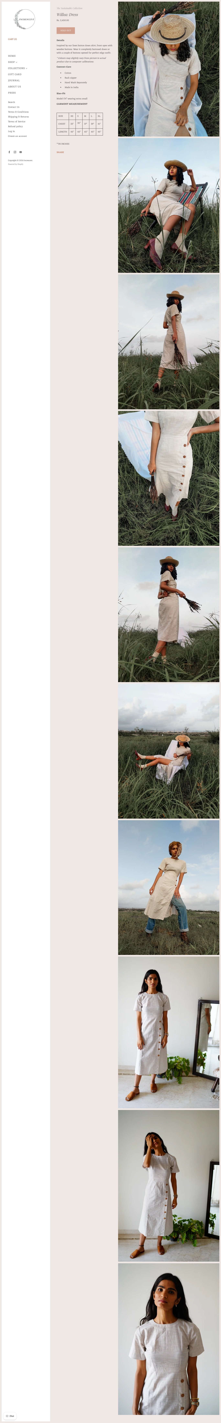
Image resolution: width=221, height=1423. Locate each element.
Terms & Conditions (18, 112)
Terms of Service (16, 121)
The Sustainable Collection (69, 8)
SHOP (11, 62)
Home (12, 56)
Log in (11, 131)
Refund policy (15, 126)
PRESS (12, 92)
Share (60, 152)
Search (11, 102)
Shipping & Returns (18, 116)
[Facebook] (9, 152)
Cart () (12, 39)
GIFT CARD (15, 74)
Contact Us (14, 107)
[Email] (20, 152)
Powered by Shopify (15, 164)
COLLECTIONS (16, 68)
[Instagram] (15, 152)
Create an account (17, 136)
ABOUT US (14, 86)
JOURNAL (14, 80)
